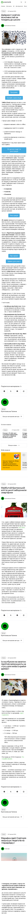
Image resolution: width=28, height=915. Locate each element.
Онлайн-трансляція (14, 98)
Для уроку (9, 6)
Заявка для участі (14, 261)
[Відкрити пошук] (21, 2)
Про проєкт (14, 256)
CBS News (21, 527)
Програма (14, 92)
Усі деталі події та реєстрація (14, 150)
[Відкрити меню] (25, 2)
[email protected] (10, 375)
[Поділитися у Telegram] (4, 391)
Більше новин (12, 445)
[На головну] (6, 2)
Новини (3, 6)
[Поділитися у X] (10, 391)
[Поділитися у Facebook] (17, 391)
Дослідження (19, 6)
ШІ (13, 6)
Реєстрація (14, 215)
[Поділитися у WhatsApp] (23, 391)
